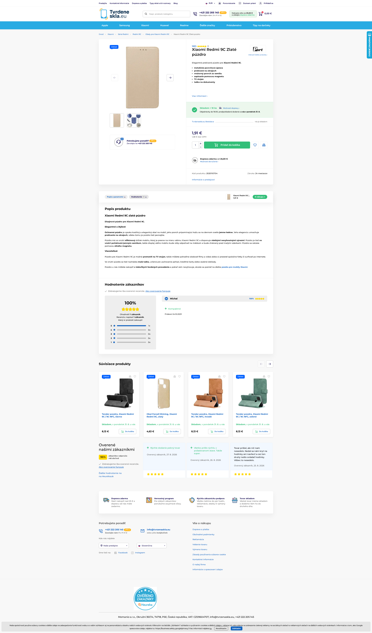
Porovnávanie (229, 3)
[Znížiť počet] (200, 147)
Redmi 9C (137, 34)
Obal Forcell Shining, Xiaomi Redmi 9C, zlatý (162, 415)
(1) (200, 46)
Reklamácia (198, 539)
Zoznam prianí (249, 3)
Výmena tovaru (200, 549)
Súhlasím (236, 628)
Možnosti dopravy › (231, 108)
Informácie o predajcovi (203, 179)
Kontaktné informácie (119, 3)
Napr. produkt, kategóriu (161, 14)
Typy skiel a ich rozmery (160, 3)
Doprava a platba (139, 3)
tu (211, 628)
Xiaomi (111, 34)
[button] (170, 77)
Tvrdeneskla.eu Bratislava (203, 122)
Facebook (123, 552)
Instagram (140, 552)
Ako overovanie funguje (157, 291)
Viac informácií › (200, 96)
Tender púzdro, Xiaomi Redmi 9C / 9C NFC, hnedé (207, 415)
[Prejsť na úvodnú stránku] (114, 14)
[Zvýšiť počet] (200, 143)
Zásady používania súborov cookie (209, 554)
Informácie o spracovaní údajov (208, 569)
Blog (176, 3)
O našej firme (199, 564)
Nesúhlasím (221, 628)
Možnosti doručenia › (209, 161)
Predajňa (103, 3)
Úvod (101, 34)
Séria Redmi (123, 34)
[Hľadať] (146, 14)
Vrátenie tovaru (200, 544)
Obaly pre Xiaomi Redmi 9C (157, 34)
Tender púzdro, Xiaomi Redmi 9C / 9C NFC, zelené (252, 415)
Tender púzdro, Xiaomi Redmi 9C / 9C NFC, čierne (118, 415)
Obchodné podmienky (203, 534)
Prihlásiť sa (268, 3)
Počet (195, 145)
